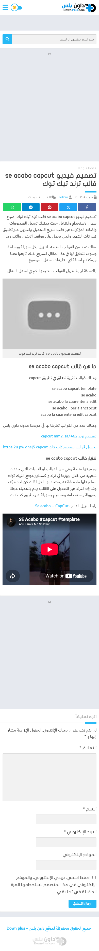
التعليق (87, 748)
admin (63, 197)
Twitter (68, 207)
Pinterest (49, 207)
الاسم (89, 809)
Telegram (31, 207)
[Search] (7, 39)
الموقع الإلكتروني (79, 854)
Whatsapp (12, 207)
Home (92, 168)
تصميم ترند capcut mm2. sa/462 (68, 436)
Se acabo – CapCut (51, 506)
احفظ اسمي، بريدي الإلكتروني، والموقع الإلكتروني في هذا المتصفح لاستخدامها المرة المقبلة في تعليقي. (53, 884)
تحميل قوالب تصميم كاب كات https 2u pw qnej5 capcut (49, 447)
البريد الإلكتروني (80, 832)
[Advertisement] (49, 106)
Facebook (87, 207)
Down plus (16, 928)
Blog (81, 168)
